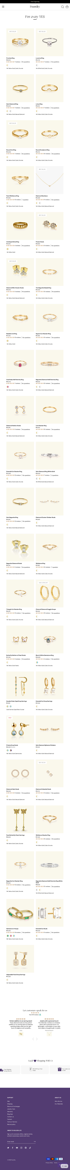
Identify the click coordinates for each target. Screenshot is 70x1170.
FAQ (8, 1101)
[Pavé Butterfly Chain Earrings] (20, 819)
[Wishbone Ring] (49, 547)
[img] (35, 1013)
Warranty (10, 1111)
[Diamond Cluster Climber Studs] (49, 501)
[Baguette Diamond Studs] (20, 547)
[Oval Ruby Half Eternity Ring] (20, 364)
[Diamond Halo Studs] (20, 773)
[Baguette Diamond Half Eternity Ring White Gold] (49, 865)
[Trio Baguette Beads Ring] (49, 272)
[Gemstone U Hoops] (20, 913)
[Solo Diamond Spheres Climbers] (49, 729)
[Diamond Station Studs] (20, 410)
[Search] (63, 7)
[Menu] (3, 7)
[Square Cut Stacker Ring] (49, 318)
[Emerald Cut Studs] (49, 913)
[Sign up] (35, 1142)
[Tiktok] (30, 1147)
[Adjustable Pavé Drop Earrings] (20, 959)
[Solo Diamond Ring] (20, 88)
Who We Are (58, 1101)
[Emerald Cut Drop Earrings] (49, 685)
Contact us (10, 1117)
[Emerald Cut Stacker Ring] (20, 456)
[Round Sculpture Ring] (49, 134)
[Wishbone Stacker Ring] (49, 819)
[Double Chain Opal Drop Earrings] (20, 685)
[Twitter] (8, 1147)
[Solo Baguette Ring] (20, 501)
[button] (33, 1039)
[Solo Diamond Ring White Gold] (49, 456)
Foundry (13, 1160)
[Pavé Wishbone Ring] (20, 180)
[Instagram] (21, 1147)
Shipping (9, 1104)
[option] (35, 1)
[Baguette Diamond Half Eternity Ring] (49, 364)
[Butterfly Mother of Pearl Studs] (20, 639)
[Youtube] (17, 1147)
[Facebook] (12, 1147)
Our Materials (59, 1104)
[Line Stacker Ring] (49, 410)
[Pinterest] (26, 1147)
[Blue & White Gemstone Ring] (49, 639)
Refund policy (11, 1124)
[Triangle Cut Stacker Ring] (20, 593)
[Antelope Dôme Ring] (20, 226)
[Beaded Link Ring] (20, 318)
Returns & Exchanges (13, 1106)
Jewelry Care (11, 1109)
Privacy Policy (49, 1162)
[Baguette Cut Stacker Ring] (20, 865)
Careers (9, 1119)
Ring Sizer (10, 1114)
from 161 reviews (34, 1015)
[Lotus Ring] (49, 88)
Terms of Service (12, 1122)
